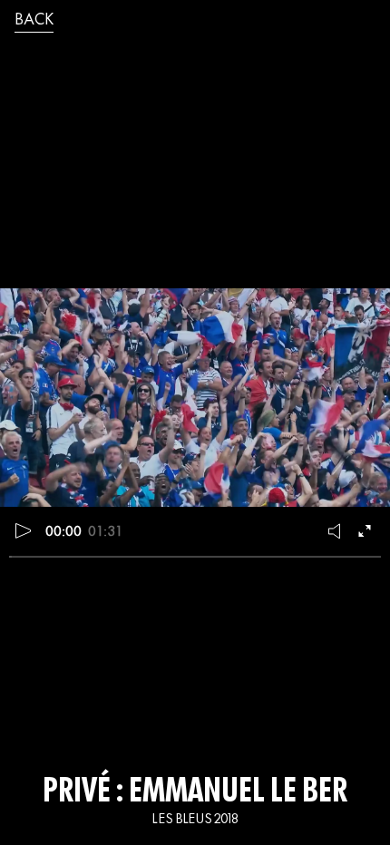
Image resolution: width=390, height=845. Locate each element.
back (34, 21)
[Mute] (335, 530)
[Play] (23, 530)
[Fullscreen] (366, 530)
